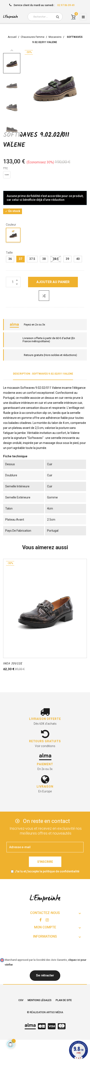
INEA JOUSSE (12, 663)
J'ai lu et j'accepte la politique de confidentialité (47, 871)
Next (11, 142)
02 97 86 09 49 (66, 5)
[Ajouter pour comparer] (44, 295)
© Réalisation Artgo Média (45, 1012)
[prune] (13, 236)
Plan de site (64, 1000)
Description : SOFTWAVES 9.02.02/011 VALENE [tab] (43, 373)
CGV (20, 1000)
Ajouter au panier (52, 282)
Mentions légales (39, 1000)
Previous (11, 50)
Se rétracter (45, 975)
